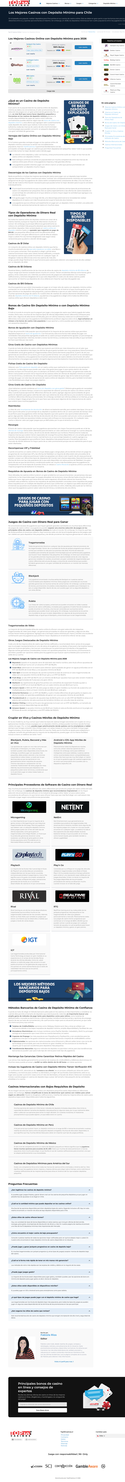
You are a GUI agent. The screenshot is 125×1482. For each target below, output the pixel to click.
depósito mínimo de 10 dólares (27, 296)
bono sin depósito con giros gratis (50, 388)
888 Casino (30, 76)
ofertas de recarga (15, 431)
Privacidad (65, 1435)
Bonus (67, 3)
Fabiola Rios (91, 32)
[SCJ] (48, 1468)
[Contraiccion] (63, 1468)
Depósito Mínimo (109, 3)
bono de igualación (33, 334)
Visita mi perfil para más (63, 1362)
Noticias (64, 1446)
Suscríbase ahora (42, 1410)
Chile (101, 1436)
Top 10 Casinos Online (14, 32)
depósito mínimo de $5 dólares (74, 270)
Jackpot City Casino (33, 44)
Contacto (64, 1437)
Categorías (92, 3)
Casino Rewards (62, 464)
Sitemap (64, 1443)
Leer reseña (30, 54)
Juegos (78, 3)
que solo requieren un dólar (40, 249)
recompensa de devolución (31, 409)
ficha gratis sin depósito (28, 367)
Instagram (32, 1439)
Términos (64, 1441)
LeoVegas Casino (32, 60)
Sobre (63, 1439)
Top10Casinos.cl (30, 147)
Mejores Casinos (52, 3)
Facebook (17, 1439)
